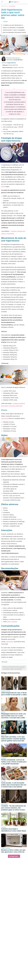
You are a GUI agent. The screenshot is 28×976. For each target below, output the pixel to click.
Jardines (3, 758)
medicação (4, 418)
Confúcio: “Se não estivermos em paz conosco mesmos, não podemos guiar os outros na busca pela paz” (14, 808)
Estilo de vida (4, 6)
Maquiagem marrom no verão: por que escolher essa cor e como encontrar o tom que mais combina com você (14, 716)
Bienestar (3, 735)
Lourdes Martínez (18, 59)
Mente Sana (4, 804)
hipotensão (9, 641)
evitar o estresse (12, 621)
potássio (19, 519)
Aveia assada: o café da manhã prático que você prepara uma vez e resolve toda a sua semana (13, 785)
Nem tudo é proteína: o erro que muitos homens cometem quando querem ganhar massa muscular (13, 739)
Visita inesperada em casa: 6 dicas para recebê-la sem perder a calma (14, 694)
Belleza (3, 712)
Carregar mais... (14, 856)
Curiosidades (12, 6)
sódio (3, 186)
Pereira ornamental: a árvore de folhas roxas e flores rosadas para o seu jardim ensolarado (13, 762)
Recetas (3, 781)
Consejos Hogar (5, 691)
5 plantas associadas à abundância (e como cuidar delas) (13, 830)
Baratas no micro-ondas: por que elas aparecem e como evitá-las (13, 851)
